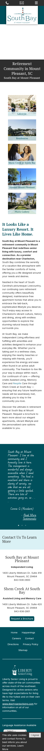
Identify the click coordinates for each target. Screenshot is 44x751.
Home (14, 632)
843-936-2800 (22, 580)
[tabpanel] (22, 485)
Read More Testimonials (29, 516)
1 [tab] (18, 525)
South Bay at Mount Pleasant (22, 559)
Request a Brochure (22, 618)
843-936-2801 (22, 611)
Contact (29, 638)
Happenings (28, 632)
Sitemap (22, 650)
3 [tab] (25, 525)
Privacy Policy (30, 644)
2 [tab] (22, 525)
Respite (17, 383)
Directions (13, 644)
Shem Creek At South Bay (22, 590)
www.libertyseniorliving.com (18, 703)
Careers (16, 638)
